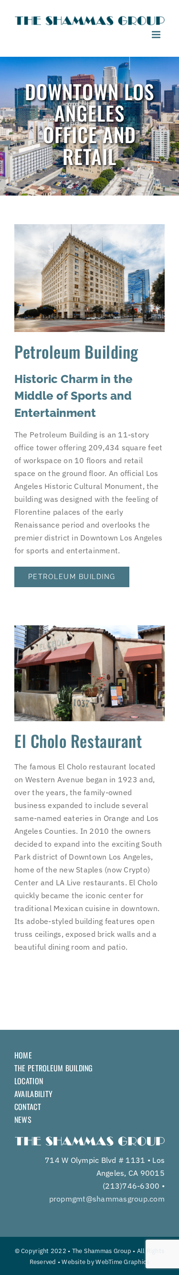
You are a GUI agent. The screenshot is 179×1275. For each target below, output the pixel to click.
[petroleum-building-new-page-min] (89, 228)
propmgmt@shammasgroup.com (107, 1198)
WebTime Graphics (122, 1262)
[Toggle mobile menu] (156, 34)
